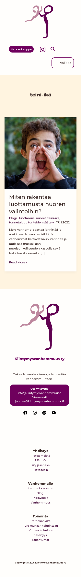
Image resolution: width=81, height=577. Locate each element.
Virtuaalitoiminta (40, 530)
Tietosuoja (40, 470)
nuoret (41, 218)
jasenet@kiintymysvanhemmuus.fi (39, 401)
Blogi (13, 218)
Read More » (18, 262)
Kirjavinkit (40, 498)
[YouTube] (53, 414)
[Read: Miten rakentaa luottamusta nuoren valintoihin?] (40, 153)
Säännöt (40, 460)
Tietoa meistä (40, 455)
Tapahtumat (40, 540)
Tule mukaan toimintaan (40, 525)
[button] (21, 49)
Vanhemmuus (41, 502)
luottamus (27, 218)
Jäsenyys (40, 535)
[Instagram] (43, 49)
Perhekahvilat (41, 521)
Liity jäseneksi (40, 465)
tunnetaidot (18, 222)
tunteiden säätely (41, 222)
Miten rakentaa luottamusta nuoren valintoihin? (37, 204)
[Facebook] (25, 414)
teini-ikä (53, 218)
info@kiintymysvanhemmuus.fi (39, 393)
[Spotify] (44, 414)
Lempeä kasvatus (40, 488)
